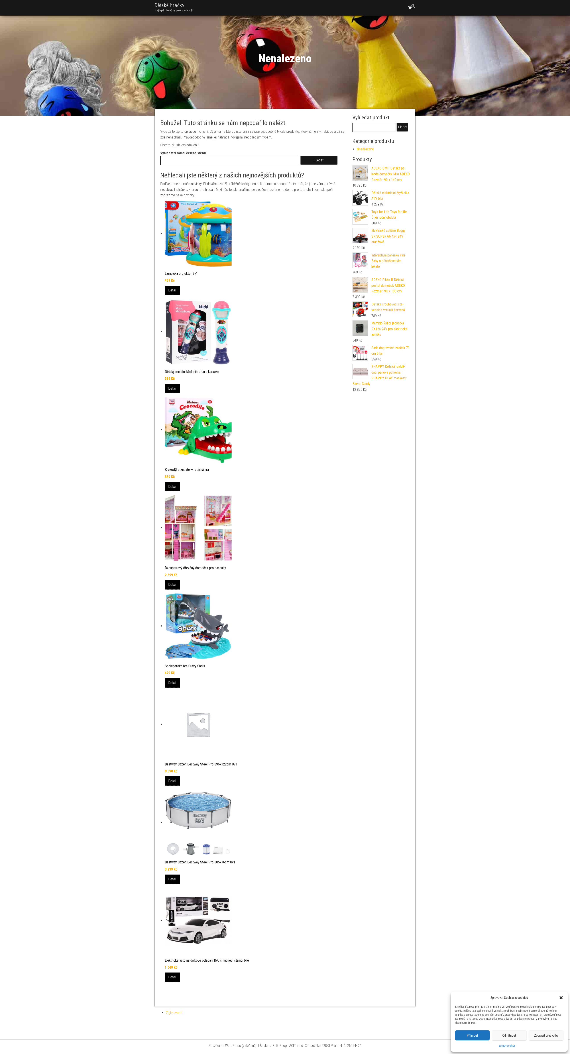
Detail (172, 290)
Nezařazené (365, 149)
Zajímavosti (174, 1013)
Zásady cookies (507, 1045)
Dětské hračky (169, 5)
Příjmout (472, 1036)
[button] (561, 997)
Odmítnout (509, 1036)
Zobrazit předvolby (546, 1036)
